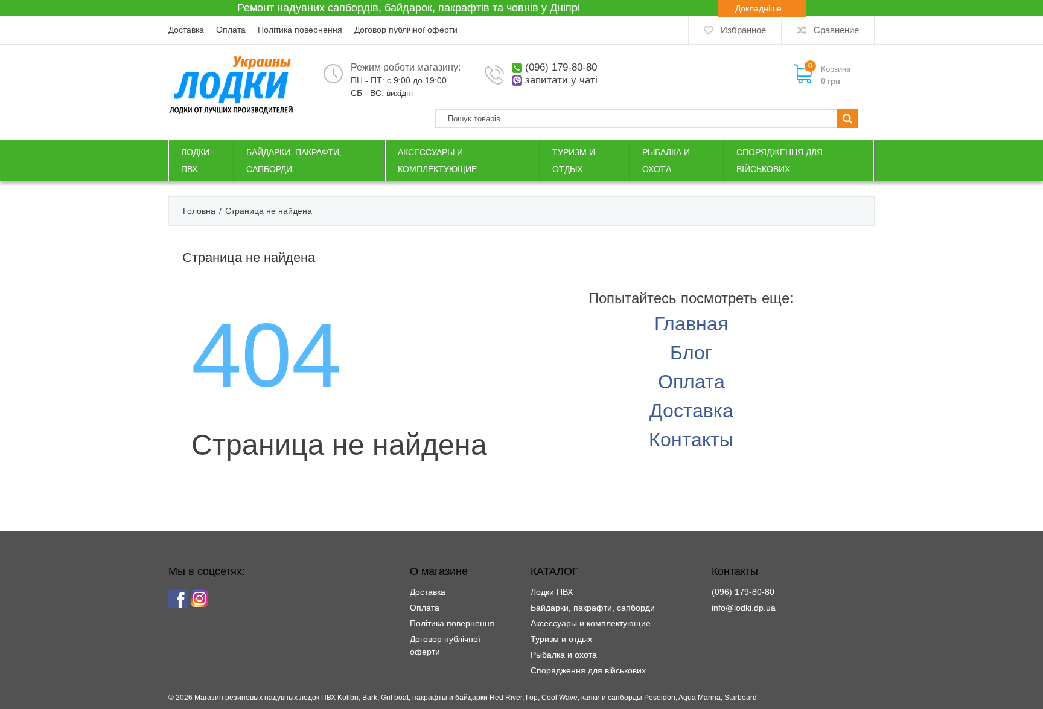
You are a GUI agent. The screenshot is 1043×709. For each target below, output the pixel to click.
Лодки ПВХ (552, 592)
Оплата (231, 29)
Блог (691, 353)
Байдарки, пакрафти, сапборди (593, 607)
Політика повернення (300, 29)
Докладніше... (762, 8)
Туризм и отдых (561, 639)
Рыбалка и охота (564, 654)
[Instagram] (199, 598)
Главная (691, 324)
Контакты (691, 440)
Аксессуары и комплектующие (591, 623)
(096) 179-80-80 (561, 67)
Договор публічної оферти (406, 29)
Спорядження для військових (588, 670)
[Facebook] (178, 598)
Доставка (186, 29)
